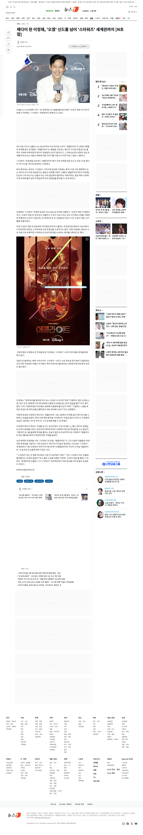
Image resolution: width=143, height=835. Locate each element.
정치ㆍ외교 (96, 721)
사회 (22, 718)
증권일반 (110, 732)
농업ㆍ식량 (38, 734)
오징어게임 (39, 481)
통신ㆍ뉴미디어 (25, 765)
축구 (79, 768)
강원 (65, 732)
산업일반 (124, 721)
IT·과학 (23, 759)
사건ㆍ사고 (24, 721)
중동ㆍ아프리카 (54, 732)
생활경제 (124, 737)
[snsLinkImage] (123, 823)
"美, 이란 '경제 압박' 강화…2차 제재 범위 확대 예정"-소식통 (82, 2)
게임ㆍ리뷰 (24, 775)
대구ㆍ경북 (67, 744)
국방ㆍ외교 (81, 721)
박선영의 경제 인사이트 (112, 512)
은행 (108, 726)
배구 (79, 773)
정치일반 (9, 729)
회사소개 (53, 804)
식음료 (124, 742)
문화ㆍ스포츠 (97, 732)
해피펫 (57, 11)
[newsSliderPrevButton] (120, 82)
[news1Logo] (14, 815)
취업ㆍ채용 (125, 747)
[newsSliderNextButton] (125, 82)
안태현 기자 (24, 42)
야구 (79, 763)
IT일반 (23, 770)
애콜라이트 (28, 481)
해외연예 (66, 773)
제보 (136, 7)
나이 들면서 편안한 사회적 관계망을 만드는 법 (114, 480)
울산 (65, 750)
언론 (51, 775)
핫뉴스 (98, 310)
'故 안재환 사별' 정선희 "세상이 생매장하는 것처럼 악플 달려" (110, 97)
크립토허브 (49, 11)
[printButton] (8, 50)
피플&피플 (53, 744)
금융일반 (110, 721)
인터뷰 (66, 775)
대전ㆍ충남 (67, 737)
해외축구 (81, 770)
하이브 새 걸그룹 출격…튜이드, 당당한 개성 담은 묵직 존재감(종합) (66, 496)
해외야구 (81, 765)
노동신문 (93, 11)
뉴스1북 (124, 775)
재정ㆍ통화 (38, 724)
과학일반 (23, 778)
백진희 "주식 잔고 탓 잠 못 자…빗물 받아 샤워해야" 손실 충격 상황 (41, 579)
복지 (22, 729)
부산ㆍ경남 (67, 747)
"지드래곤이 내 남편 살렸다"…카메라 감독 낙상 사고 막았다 (116, 336)
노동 (22, 732)
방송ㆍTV (67, 765)
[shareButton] (8, 32)
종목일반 (81, 781)
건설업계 (9, 773)
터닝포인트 (125, 773)
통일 (79, 724)
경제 (36, 718)
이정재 (19, 481)
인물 (22, 739)
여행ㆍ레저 (53, 781)
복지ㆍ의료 (38, 763)
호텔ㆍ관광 (125, 744)
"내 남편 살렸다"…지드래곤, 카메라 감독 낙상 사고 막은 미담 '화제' (30, 496)
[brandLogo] (71, 9)
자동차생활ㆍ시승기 (56, 791)
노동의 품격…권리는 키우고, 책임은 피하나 (114, 504)
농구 (79, 775)
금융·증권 (111, 718)
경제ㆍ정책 (38, 721)
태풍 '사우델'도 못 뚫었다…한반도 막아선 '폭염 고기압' (110, 116)
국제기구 (52, 742)
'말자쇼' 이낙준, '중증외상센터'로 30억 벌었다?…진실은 (42, 2)
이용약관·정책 (79, 804)
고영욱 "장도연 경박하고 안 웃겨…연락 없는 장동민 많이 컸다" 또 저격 (117, 326)
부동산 (8, 759)
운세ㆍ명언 (53, 783)
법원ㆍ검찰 (24, 724)
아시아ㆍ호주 (54, 726)
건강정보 (52, 778)
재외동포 (81, 726)
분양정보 (9, 768)
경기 (65, 726)
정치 (7, 718)
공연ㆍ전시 (53, 763)
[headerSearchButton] (14, 6)
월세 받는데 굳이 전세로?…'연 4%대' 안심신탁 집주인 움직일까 (110, 126)
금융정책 (110, 724)
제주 (65, 752)
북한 (94, 718)
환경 (22, 734)
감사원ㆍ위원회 (11, 726)
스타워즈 (49, 481)
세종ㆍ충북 (67, 734)
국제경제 (52, 737)
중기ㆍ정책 (125, 732)
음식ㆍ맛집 (53, 793)
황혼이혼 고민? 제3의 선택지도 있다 (115, 492)
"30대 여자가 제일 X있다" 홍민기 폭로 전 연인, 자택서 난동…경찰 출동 (116, 317)
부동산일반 (9, 763)
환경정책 (38, 737)
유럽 (51, 729)
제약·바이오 (39, 765)
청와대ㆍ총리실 (11, 721)
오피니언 (99, 472)
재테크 (109, 737)
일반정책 (9, 765)
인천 (65, 729)
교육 (22, 726)
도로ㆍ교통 (53, 786)
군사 (94, 724)
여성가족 (23, 742)
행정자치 (66, 721)
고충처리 (90, 804)
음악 (65, 770)
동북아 (52, 721)
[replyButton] (8, 38)
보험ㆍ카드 (110, 729)
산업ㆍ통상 (38, 726)
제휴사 (109, 759)
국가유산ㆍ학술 (54, 770)
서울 (65, 724)
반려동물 (52, 788)
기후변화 (52, 739)
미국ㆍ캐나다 (54, 724)
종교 (51, 768)
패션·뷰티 (125, 739)
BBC (108, 763)
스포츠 (98, 221)
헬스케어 (38, 768)
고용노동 (38, 732)
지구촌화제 (53, 747)
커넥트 (131, 7)
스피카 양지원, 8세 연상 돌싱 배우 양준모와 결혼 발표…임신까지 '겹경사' (117, 355)
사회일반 (23, 744)
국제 (51, 718)
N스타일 (66, 778)
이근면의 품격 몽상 (110, 500)
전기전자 (124, 726)
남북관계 (95, 734)
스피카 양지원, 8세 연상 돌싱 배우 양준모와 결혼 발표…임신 (39, 573)
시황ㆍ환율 (110, 734)
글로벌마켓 (110, 765)
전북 (65, 739)
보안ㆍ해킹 (24, 773)
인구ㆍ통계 (38, 729)
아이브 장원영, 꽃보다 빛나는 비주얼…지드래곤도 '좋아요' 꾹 (39, 585)
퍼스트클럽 (125, 778)
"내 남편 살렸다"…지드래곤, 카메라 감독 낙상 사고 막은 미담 (39, 576)
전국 (65, 718)
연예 (18, 24)
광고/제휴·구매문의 (65, 804)
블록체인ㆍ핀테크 (112, 739)
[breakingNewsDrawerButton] (11, 6)
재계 (123, 724)
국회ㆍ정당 (9, 724)
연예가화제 (67, 763)
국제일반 (52, 750)
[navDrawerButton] (7, 6)
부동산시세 (9, 770)
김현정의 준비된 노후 (111, 477)
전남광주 (66, 742)
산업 (123, 718)
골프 (79, 778)
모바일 (23, 768)
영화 (65, 768)
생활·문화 (53, 759)
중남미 (52, 734)
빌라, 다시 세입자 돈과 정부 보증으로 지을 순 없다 (115, 515)
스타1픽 (124, 768)
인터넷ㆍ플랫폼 (25, 763)
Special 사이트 (127, 759)
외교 (80, 718)
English (86, 11)
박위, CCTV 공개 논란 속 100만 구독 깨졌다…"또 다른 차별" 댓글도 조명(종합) (46, 582)
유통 (123, 734)
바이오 (37, 759)
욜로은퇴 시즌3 (109, 488)
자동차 (124, 729)
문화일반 (52, 773)
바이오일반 (38, 770)
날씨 (22, 737)
